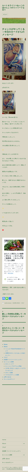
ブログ (22, 303)
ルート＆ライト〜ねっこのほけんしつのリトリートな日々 (13, 7)
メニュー (5, 14)
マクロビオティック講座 (12, 375)
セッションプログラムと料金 (13, 366)
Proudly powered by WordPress (14, 469)
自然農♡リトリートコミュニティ (13, 359)
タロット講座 (9, 372)
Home (5, 344)
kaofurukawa (8, 303)
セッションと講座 (9, 362)
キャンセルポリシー (9, 379)
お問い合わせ (7, 377)
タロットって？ (9, 364)
